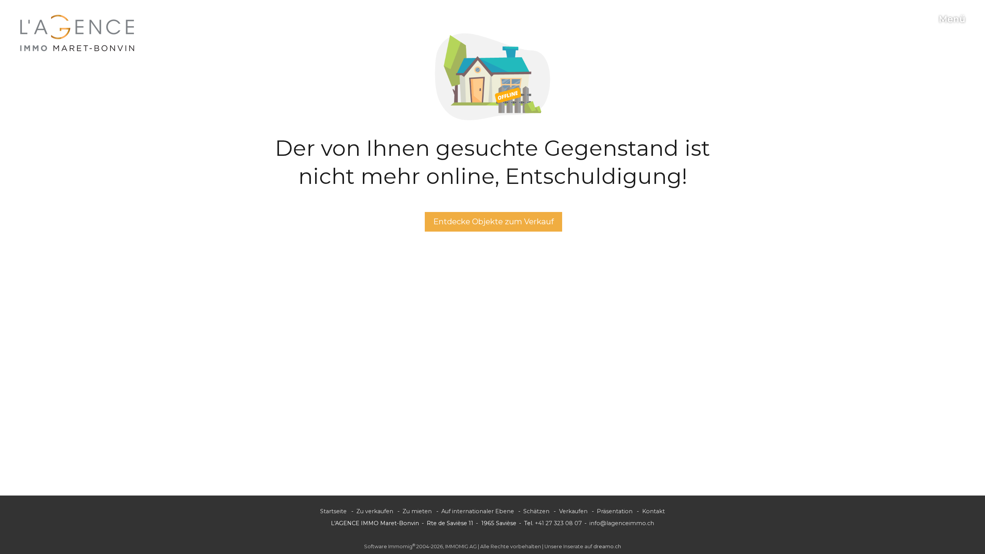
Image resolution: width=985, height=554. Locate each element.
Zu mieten (417, 511)
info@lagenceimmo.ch (621, 523)
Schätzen (536, 511)
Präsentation (615, 511)
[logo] (77, 33)
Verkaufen (573, 511)
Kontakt (653, 511)
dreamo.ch (607, 546)
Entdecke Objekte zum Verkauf (493, 221)
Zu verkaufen (374, 511)
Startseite (333, 511)
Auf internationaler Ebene (477, 511)
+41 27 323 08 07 (558, 523)
